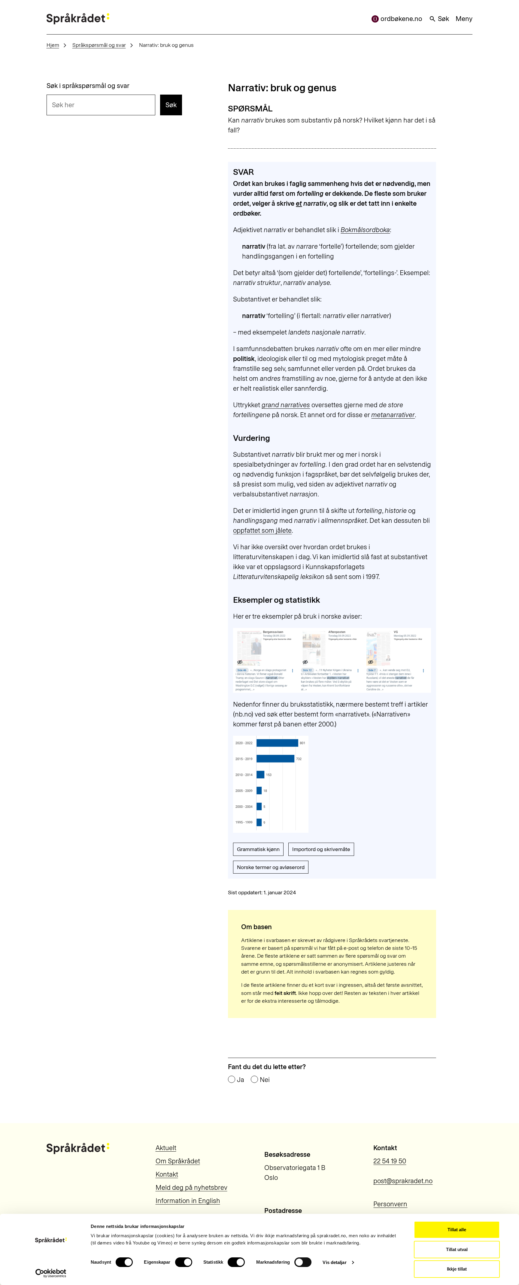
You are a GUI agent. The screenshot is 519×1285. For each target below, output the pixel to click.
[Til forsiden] (78, 18)
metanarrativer (393, 415)
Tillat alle (457, 1229)
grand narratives (286, 405)
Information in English (188, 1201)
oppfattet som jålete (262, 530)
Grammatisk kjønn (258, 849)
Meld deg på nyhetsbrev (191, 1187)
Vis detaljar (334, 1262)
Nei (265, 1079)
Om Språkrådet (178, 1161)
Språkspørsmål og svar (99, 45)
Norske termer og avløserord (271, 867)
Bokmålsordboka (365, 230)
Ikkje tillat (457, 1268)
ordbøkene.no (401, 19)
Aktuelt (166, 1148)
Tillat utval (457, 1249)
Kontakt (167, 1174)
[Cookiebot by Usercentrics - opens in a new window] (51, 1273)
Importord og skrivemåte (321, 849)
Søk (443, 19)
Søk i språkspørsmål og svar (88, 85)
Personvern (390, 1204)
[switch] (183, 1262)
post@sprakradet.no (402, 1181)
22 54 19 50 (389, 1161)
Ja (240, 1079)
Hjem (53, 45)
